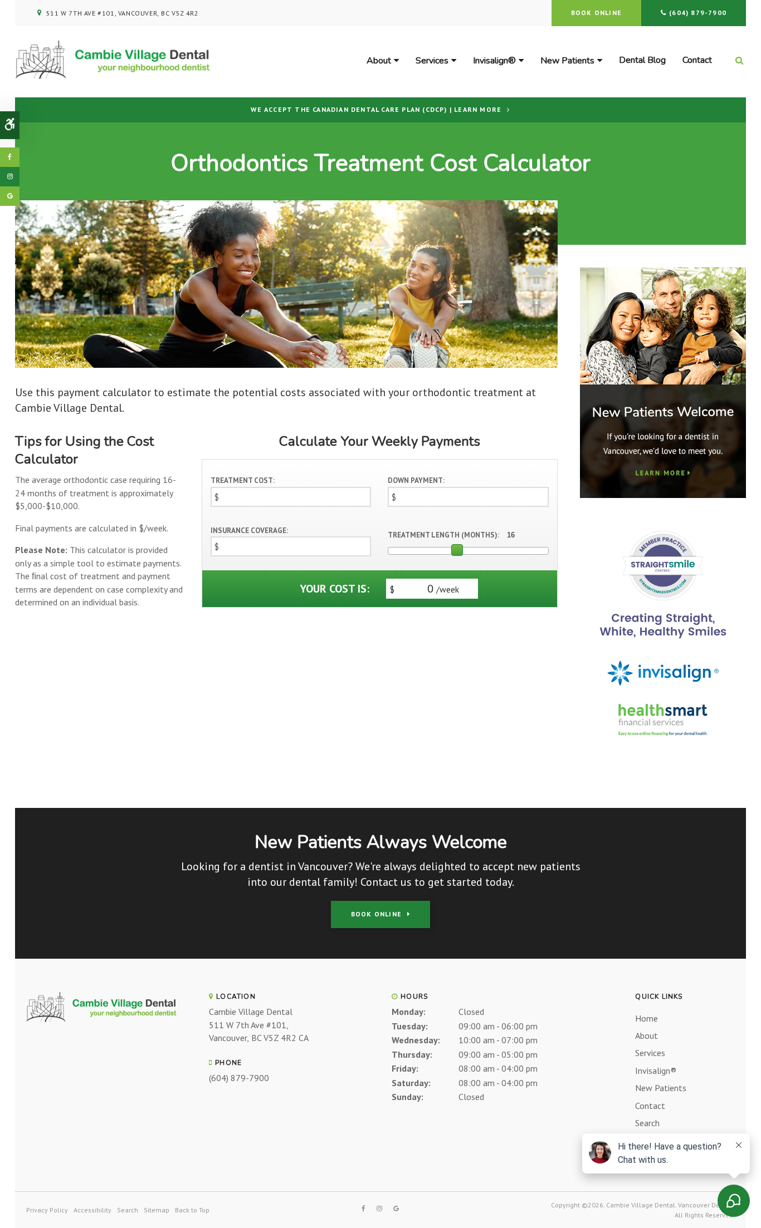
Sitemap (156, 1210)
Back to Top (192, 1210)
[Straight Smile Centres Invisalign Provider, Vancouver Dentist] (663, 583)
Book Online (596, 12)
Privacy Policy (47, 1210)
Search (647, 1122)
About (379, 61)
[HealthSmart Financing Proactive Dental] (663, 720)
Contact (697, 60)
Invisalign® (494, 61)
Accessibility (92, 1210)
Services (432, 61)
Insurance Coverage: (249, 530)
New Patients (567, 61)
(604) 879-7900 (697, 12)
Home (646, 1018)
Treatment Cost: (243, 480)
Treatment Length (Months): (443, 535)
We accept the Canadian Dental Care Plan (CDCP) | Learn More (376, 110)
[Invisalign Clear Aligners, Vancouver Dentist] (663, 673)
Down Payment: (416, 480)
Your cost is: (334, 588)
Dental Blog (642, 60)
